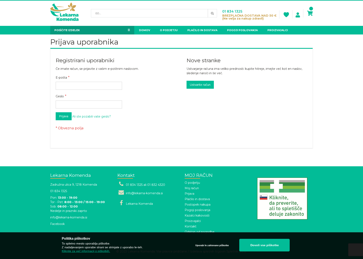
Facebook (57, 224)
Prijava (189, 194)
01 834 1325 (232, 11)
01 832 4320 (156, 185)
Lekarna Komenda (139, 204)
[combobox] (154, 13)
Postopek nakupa (197, 204)
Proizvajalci (193, 221)
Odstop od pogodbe (199, 232)
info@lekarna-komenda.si (68, 217)
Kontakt (190, 226)
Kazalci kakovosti (197, 215)
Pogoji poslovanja (197, 210)
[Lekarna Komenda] (64, 13)
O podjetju (192, 183)
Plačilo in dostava (197, 199)
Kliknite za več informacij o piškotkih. (86, 251)
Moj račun (192, 188)
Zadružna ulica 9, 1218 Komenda (73, 184)
